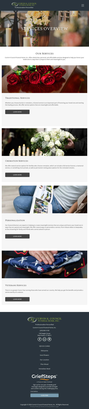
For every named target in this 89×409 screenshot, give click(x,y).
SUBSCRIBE (44, 395)
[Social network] (49, 339)
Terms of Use (45, 406)
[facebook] (40, 339)
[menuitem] (44, 350)
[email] (44, 339)
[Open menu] (82, 5)
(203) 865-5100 (44, 330)
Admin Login (55, 406)
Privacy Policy (34, 406)
